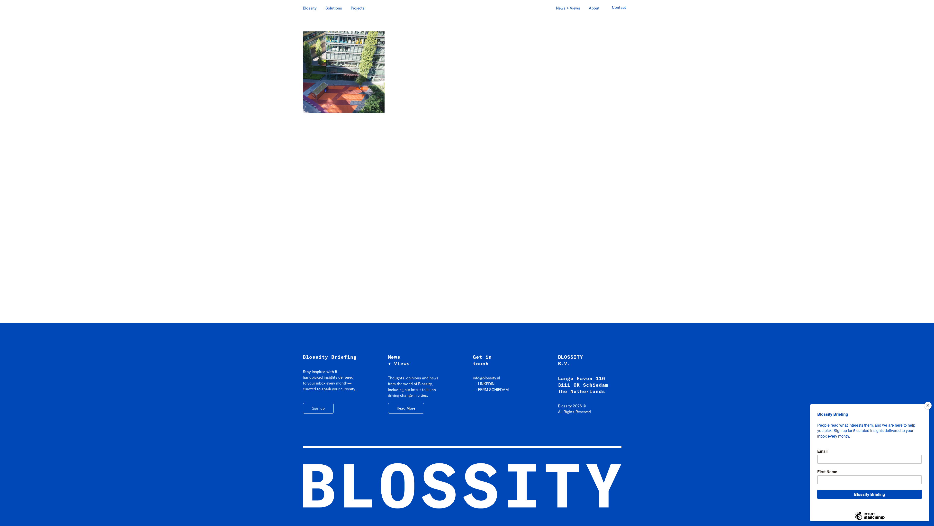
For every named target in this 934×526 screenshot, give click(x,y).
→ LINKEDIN (483, 383)
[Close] (928, 405)
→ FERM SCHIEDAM (491, 389)
